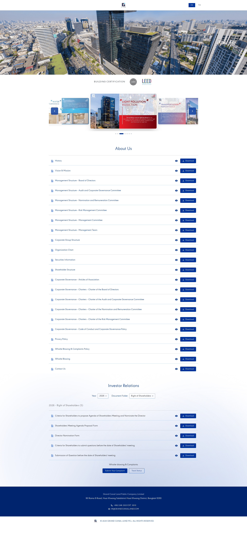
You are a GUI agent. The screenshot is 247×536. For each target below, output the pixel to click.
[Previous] (54, 111)
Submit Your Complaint (115, 470)
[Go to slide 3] (121, 133)
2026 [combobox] (101, 396)
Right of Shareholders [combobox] (141, 396)
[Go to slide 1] (115, 133)
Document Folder (120, 396)
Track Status (137, 470)
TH (199, 5)
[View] (176, 160)
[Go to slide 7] (131, 133)
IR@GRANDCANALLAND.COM (125, 509)
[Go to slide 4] (125, 133)
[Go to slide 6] (129, 133)
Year (94, 396)
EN (192, 5)
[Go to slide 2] (117, 133)
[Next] (192, 111)
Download (189, 160)
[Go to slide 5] (127, 133)
